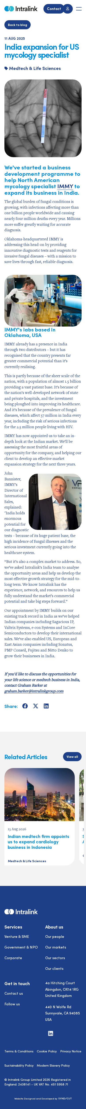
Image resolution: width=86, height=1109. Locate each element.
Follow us (12, 1003)
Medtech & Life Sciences (35, 68)
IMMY (65, 186)
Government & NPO (21, 947)
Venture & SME (16, 936)
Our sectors (55, 957)
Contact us (13, 993)
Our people (54, 936)
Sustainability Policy (19, 1065)
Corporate (13, 957)
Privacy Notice (70, 1051)
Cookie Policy (47, 1051)
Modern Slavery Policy (53, 1065)
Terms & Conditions (19, 1051)
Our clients (54, 968)
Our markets (55, 947)
